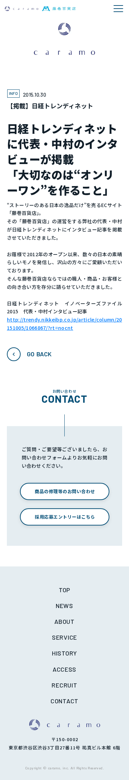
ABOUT (64, 621)
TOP (64, 590)
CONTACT (64, 701)
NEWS (64, 605)
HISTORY (64, 653)
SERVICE (64, 637)
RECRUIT (64, 685)
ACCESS (64, 669)
